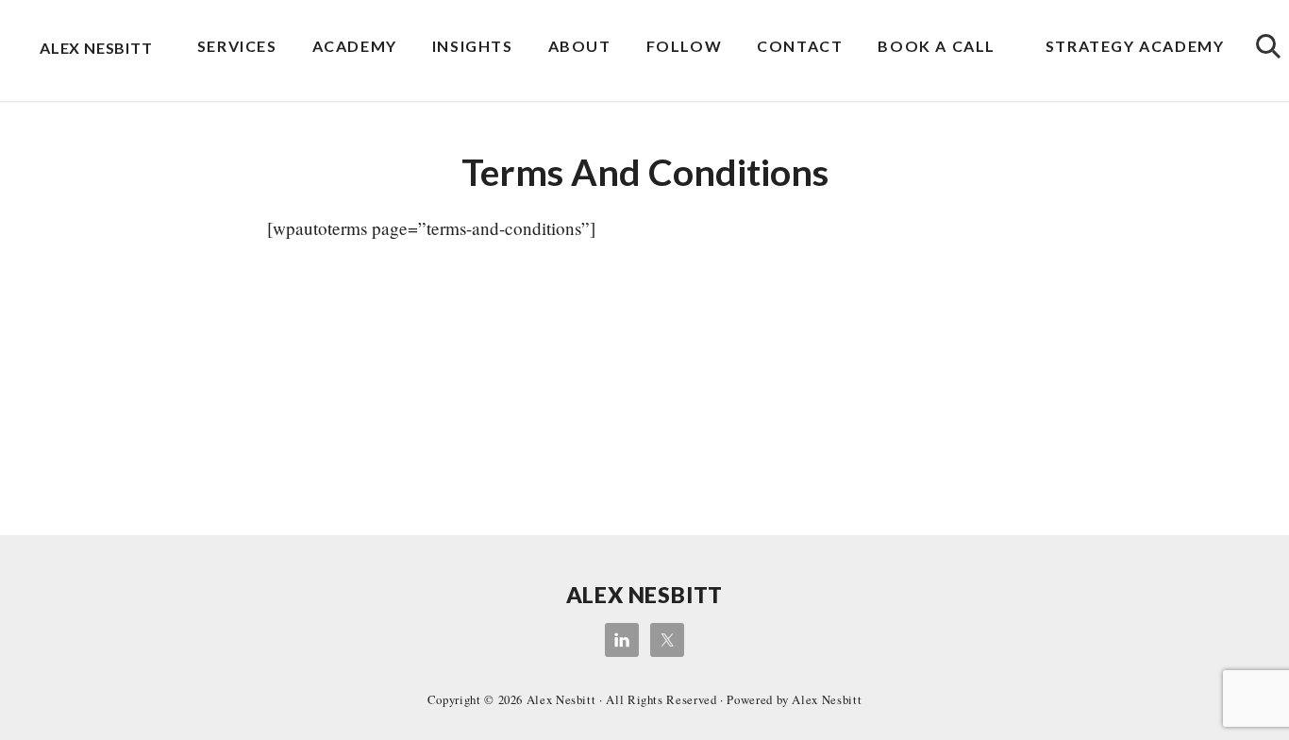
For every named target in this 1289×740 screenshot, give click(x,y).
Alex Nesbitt (96, 48)
